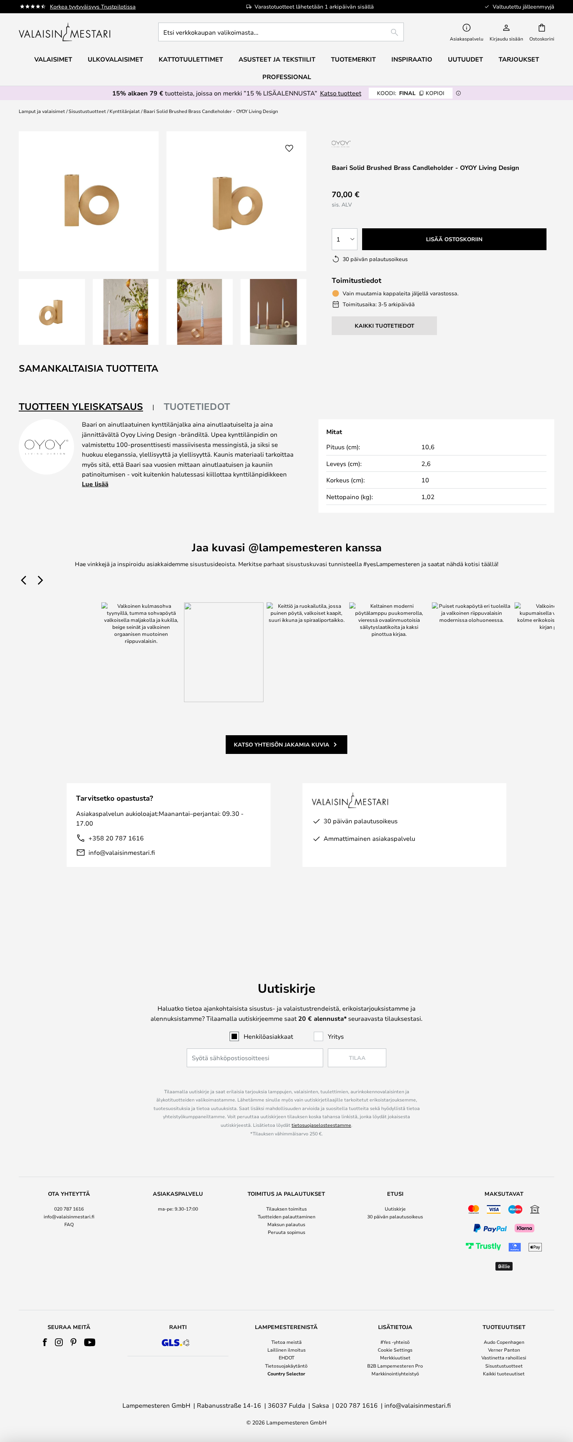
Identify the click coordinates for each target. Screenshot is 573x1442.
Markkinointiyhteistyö (395, 1373)
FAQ (69, 1224)
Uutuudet (465, 59)
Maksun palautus (286, 1224)
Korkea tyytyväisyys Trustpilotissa (93, 6)
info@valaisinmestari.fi (121, 852)
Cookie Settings (395, 1350)
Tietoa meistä (286, 1342)
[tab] (86, 407)
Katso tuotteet (340, 93)
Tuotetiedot (197, 406)
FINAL (410, 93)
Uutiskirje (395, 1208)
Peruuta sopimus (286, 1232)
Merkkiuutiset (395, 1357)
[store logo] (65, 32)
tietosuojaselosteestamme (321, 1125)
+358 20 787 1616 (116, 838)
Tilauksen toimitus (286, 1208)
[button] (52, 312)
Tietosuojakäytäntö (286, 1366)
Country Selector (286, 1373)
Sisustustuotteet (87, 111)
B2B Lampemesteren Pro (395, 1366)
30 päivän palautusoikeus (395, 1216)
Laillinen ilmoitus (286, 1350)
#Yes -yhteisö (395, 1342)
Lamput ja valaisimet (42, 111)
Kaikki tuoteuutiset (504, 1373)
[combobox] (281, 32)
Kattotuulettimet (191, 59)
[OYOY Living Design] (364, 144)
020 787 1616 (69, 1208)
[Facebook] (45, 1342)
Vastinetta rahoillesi (503, 1357)
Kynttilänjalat (125, 111)
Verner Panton (504, 1350)
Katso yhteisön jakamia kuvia (281, 744)
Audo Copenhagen (504, 1342)
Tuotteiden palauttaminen (286, 1216)
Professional (286, 76)
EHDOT (286, 1357)
